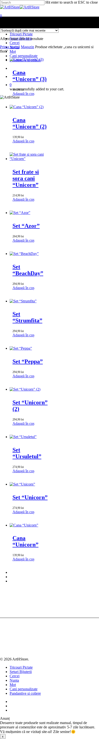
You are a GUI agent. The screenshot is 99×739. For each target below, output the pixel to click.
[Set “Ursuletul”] (23, 437)
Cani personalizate (23, 689)
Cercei (14, 676)
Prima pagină (10, 47)
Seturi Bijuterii (21, 672)
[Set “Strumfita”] (23, 301)
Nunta (14, 680)
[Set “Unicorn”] (22, 484)
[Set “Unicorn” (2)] (25, 389)
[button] (23, 94)
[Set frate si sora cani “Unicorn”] (30, 159)
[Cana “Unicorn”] (24, 525)
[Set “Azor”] (20, 213)
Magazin (27, 47)
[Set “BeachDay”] (24, 254)
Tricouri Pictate (21, 667)
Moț (13, 685)
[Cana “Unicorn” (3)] (26, 59)
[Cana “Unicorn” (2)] (26, 107)
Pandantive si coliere (25, 693)
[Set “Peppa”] (21, 348)
